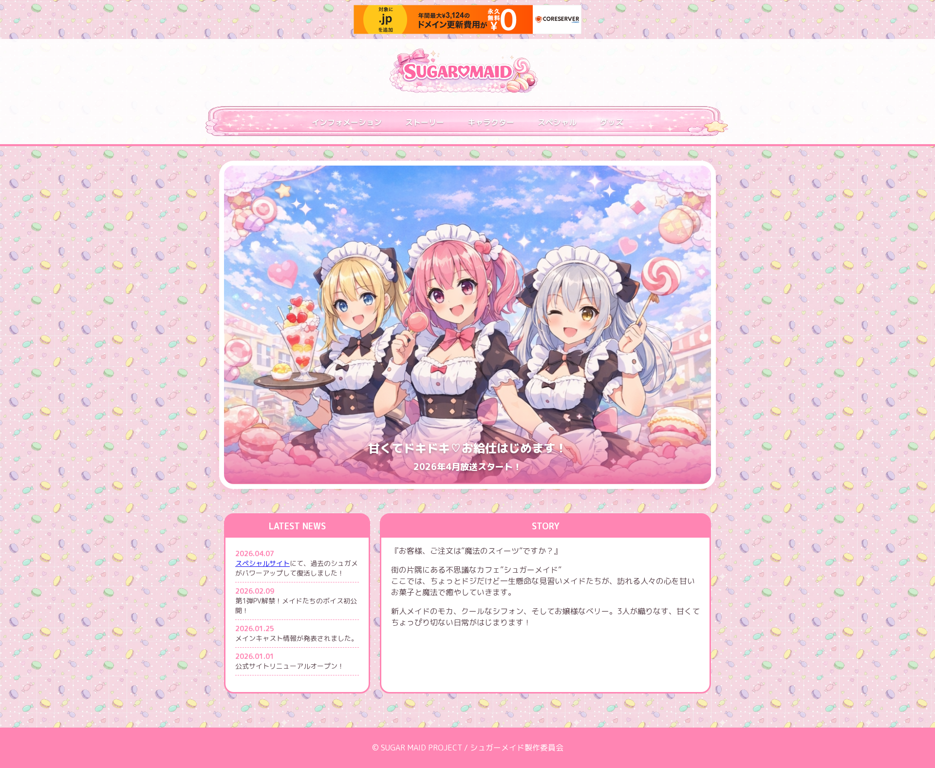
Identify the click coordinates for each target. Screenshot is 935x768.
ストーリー (424, 122)
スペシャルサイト (262, 563)
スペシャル (557, 122)
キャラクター (491, 122)
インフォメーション (347, 122)
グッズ (611, 122)
